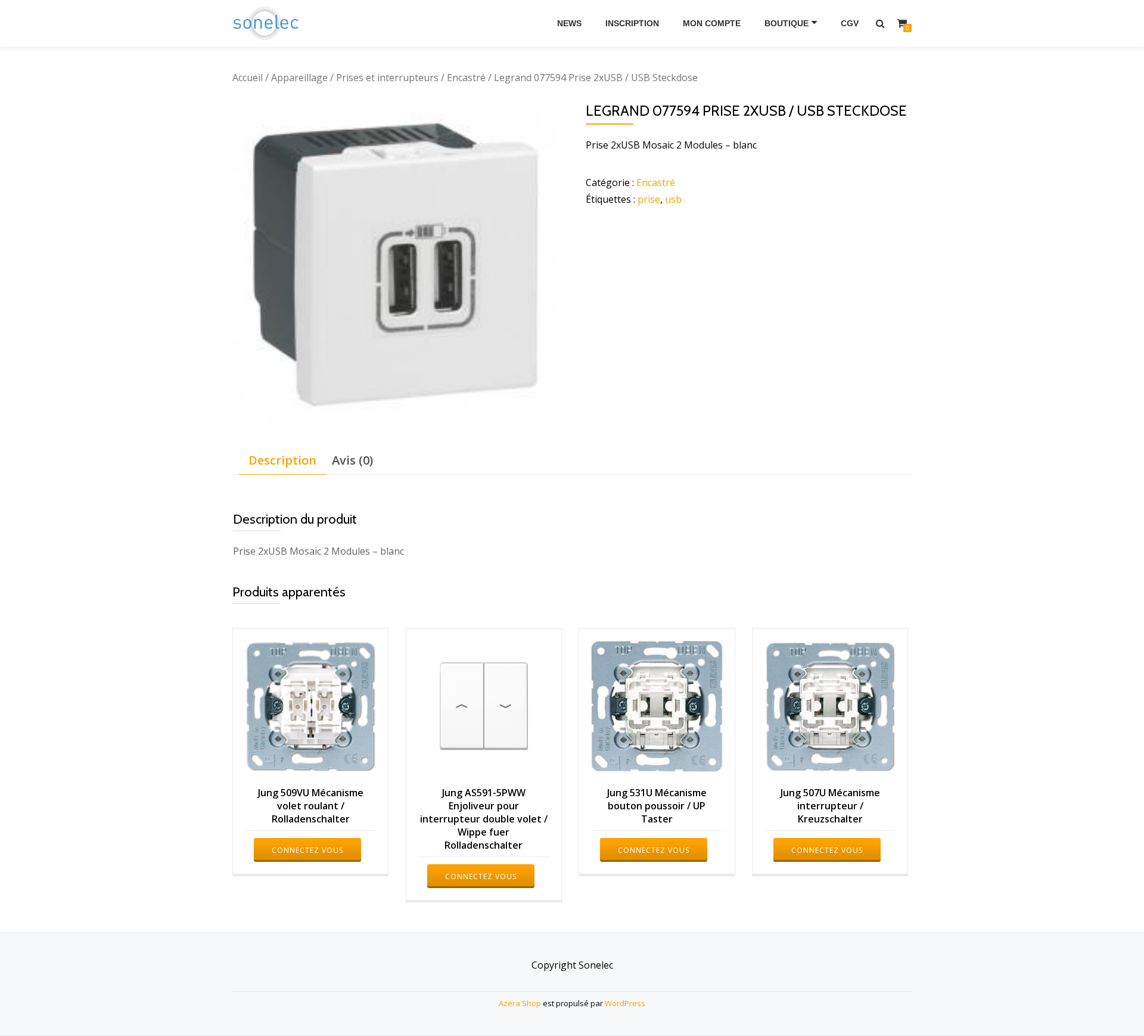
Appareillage (299, 77)
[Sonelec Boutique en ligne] (267, 23)
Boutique (786, 23)
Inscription (632, 23)
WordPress (625, 1003)
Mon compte (712, 23)
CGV (850, 23)
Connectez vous (307, 850)
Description (282, 460)
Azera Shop (520, 1003)
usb (673, 199)
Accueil (247, 77)
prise (649, 199)
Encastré (466, 77)
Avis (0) (352, 460)
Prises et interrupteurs (387, 77)
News (569, 23)
